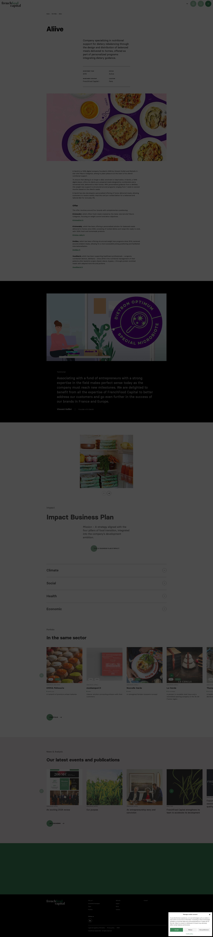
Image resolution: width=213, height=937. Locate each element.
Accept (176, 930)
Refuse (190, 930)
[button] (210, 914)
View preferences (204, 930)
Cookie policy (189, 934)
